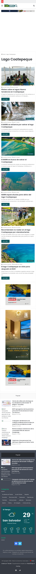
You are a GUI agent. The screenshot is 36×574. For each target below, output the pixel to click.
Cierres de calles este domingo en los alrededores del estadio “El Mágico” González (22, 402)
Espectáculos (30, 497)
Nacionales (28, 500)
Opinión (4, 503)
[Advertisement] (18, 32)
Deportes (27, 494)
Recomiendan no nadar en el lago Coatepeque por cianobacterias (15, 231)
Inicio (3, 54)
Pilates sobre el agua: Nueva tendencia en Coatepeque (13, 90)
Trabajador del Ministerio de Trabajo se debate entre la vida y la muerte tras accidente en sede (23, 422)
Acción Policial (18, 494)
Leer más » (5, 99)
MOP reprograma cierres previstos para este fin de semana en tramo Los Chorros (23, 410)
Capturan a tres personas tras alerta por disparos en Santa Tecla (23, 441)
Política (10, 503)
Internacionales (12, 500)
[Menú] (2, 6)
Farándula (4, 500)
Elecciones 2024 (13, 497)
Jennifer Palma (6, 87)
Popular (18, 395)
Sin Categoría (17, 503)
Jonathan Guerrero (7, 122)
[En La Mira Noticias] (11, 5)
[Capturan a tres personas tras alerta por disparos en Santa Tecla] (6, 443)
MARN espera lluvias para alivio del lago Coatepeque (16, 196)
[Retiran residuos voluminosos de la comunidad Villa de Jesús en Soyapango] (6, 433)
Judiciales (21, 500)
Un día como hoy (27, 503)
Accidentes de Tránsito (7, 494)
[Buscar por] (34, 6)
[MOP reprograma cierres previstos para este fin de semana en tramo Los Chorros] (6, 413)
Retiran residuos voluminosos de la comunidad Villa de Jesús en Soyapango (23, 430)
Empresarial (22, 497)
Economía (4, 497)
